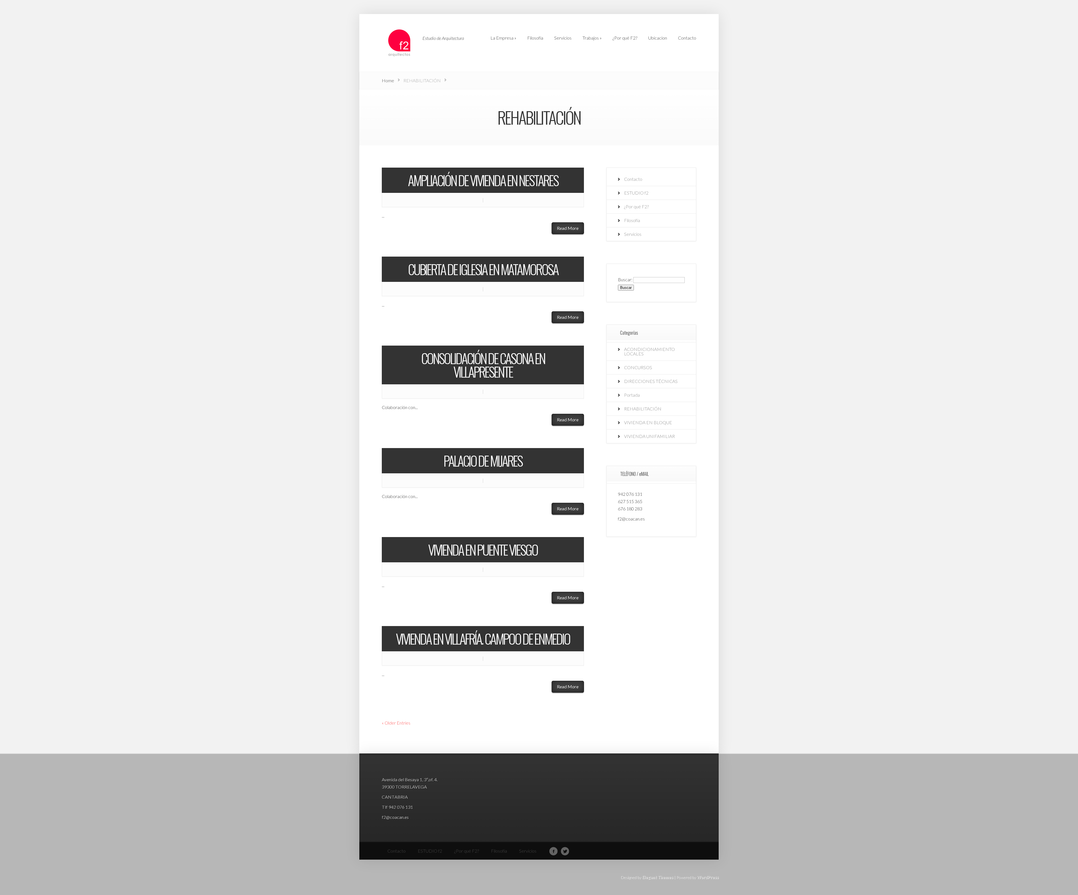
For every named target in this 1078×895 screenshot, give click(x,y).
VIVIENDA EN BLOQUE (648, 422)
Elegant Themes (657, 877)
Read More (568, 228)
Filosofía (632, 220)
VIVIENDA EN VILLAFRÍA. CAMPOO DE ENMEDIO (483, 639)
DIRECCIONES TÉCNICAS (651, 381)
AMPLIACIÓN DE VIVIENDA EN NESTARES (483, 180)
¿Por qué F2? (636, 206)
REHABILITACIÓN (642, 408)
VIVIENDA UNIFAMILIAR (649, 436)
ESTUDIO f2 (636, 192)
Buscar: (625, 279)
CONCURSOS (638, 367)
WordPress (708, 877)
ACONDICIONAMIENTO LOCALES (649, 351)
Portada (632, 395)
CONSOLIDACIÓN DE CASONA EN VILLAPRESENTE (483, 365)
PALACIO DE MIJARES (483, 461)
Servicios (632, 234)
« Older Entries (396, 722)
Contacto (633, 179)
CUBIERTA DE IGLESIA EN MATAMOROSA (483, 269)
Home (388, 80)
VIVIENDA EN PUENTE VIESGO (483, 550)
